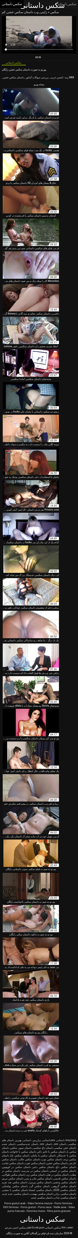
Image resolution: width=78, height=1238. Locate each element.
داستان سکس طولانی (13, 1174)
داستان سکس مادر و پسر (38, 1178)
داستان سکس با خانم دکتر (51, 1151)
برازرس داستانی (32, 1140)
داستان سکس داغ (66, 1167)
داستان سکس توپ (52, 1159)
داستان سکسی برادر (65, 1193)
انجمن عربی (56, 77)
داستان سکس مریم (12, 1178)
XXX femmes (11, 1207)
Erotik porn (38, 1227)
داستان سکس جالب (29, 1159)
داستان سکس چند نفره (14, 1182)
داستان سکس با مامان (43, 1155)
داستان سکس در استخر (63, 1170)
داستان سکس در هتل (57, 1174)
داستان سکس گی (40, 1186)
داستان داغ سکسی (43, 1147)
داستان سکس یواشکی (15, 1186)
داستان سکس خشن (13, 77)
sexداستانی (48, 1140)
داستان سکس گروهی (64, 1186)
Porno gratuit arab (15, 1203)
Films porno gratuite (59, 1211)
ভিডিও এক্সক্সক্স (67, 1227)
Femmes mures (36, 1211)
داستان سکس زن (36, 1174)
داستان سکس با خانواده (23, 1151)
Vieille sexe (60, 1207)
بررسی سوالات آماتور (37, 77)
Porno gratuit (28, 1207)
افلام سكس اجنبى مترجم (18, 1227)
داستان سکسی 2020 (65, 1190)
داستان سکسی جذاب (65, 1197)
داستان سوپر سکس (21, 1147)
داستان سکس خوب (35, 1163)
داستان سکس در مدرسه (35, 1170)
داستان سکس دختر (43, 1167)
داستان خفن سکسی (65, 1147)
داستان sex (60, 1144)
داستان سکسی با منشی (15, 1190)
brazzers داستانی (66, 1140)
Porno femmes (63, 1203)
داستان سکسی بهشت (41, 1193)
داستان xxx (46, 1144)
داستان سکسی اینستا (40, 1190)
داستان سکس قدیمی (65, 1178)
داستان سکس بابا (20, 1155)
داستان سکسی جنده (42, 1197)
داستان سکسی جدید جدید (15, 1193)
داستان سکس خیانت (13, 1163)
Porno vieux (45, 1207)
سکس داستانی (53, 1227)
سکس (54, 12)
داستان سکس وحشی (64, 1182)
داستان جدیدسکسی (27, 1144)
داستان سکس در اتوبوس (16, 1167)
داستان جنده (9, 1144)
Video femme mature (40, 1203)
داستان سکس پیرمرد (40, 1182)
